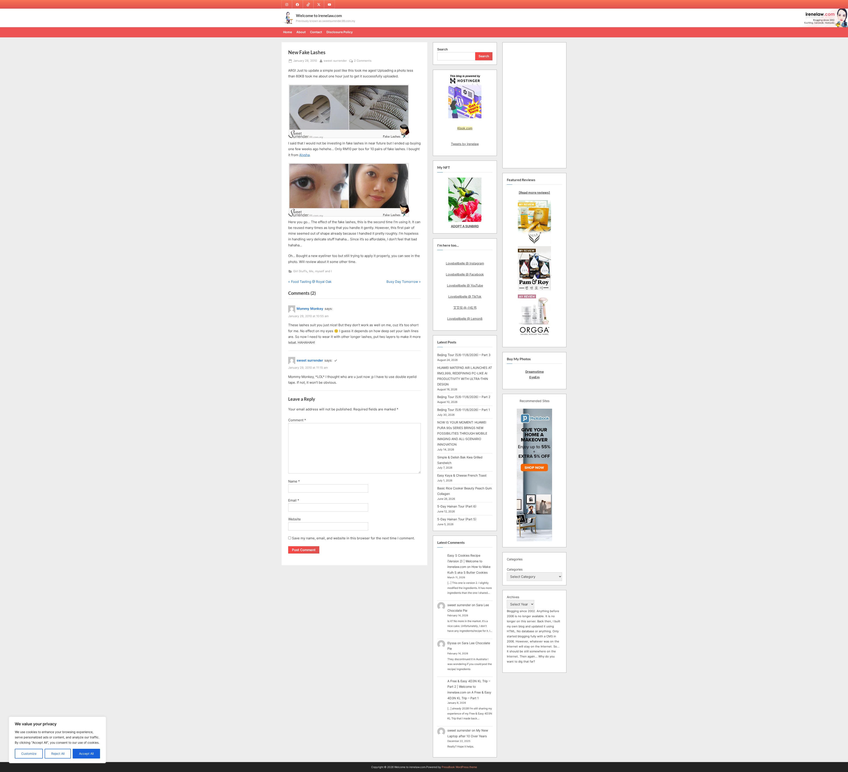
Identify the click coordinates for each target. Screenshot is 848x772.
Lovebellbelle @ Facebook (465, 274)
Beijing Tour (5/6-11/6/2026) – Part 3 (463, 355)
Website (294, 519)
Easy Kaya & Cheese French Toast (461, 475)
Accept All (86, 753)
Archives (513, 597)
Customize (28, 753)
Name (294, 481)
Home (287, 32)
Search (442, 49)
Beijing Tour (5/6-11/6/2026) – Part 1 (463, 410)
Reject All (57, 753)
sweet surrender (335, 60)
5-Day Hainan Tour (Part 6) (456, 506)
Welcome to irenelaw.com (319, 15)
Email (293, 500)
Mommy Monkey (310, 309)
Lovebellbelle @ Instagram (465, 263)
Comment (297, 420)
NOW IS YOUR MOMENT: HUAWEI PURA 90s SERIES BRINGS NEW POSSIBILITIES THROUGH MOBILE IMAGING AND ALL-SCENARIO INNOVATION (462, 433)
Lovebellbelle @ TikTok (464, 296)
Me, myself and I (320, 271)
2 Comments (362, 61)
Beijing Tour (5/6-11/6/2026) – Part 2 (463, 397)
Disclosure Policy (339, 32)
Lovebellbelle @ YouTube (465, 285)
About (301, 32)
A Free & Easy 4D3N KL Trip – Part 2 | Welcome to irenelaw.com (468, 686)
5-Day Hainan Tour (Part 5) (456, 519)
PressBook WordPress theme (459, 767)
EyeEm (534, 377)
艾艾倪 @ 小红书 (465, 307)
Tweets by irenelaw (465, 144)
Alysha (304, 155)
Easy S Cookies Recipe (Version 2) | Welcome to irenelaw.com (464, 561)
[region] (57, 740)
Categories (514, 569)
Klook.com (464, 128)
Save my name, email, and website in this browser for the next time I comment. (353, 538)
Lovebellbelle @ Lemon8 (465, 318)
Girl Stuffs (300, 271)
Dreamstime (534, 372)
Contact (316, 32)
